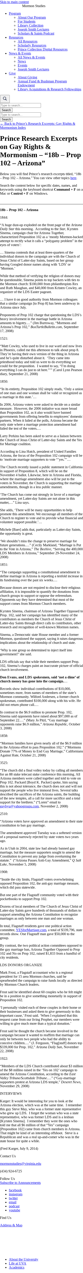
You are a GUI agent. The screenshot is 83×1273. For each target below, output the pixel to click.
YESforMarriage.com (31, 930)
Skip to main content (14, 2)
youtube (14, 1210)
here (73, 178)
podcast (14, 1206)
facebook (15, 1190)
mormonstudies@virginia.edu (20, 1163)
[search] (5, 99)
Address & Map (11, 1225)
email (12, 1202)
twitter (13, 1198)
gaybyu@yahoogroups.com (19, 806)
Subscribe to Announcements (20, 1183)
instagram (15, 1194)
